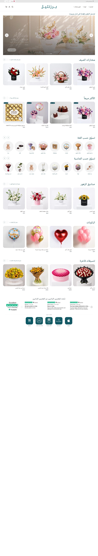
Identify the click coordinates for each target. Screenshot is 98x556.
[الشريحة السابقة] (91, 35)
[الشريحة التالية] (7, 35)
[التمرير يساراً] (8, 137)
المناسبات (91, 6)
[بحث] (12, 6)
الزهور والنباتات (77, 6)
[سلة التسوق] (6, 6)
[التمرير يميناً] (4, 137)
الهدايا (85, 6)
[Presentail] (49, 7)
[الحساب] (9, 6)
